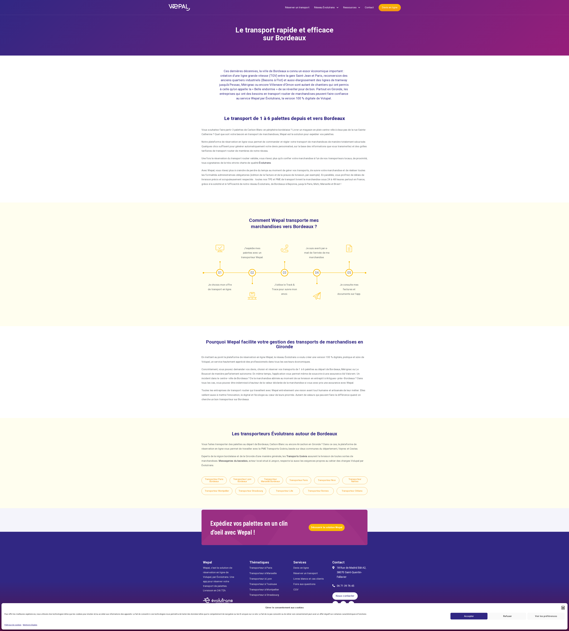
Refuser (507, 616)
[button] (563, 607)
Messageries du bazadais (233, 460)
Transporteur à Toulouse (263, 584)
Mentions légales (30, 625)
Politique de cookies (12, 625)
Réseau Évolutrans (324, 7)
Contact (369, 7)
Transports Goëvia (296, 456)
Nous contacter (345, 595)
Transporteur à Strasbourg (264, 594)
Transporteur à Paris (260, 567)
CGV (295, 589)
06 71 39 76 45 (345, 585)
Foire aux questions (304, 584)
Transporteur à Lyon (260, 578)
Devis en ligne (389, 7)
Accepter (469, 616)
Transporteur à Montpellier (264, 589)
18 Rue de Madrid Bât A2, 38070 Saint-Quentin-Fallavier (351, 572)
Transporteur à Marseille (263, 573)
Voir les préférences (546, 616)
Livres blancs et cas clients (308, 578)
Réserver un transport (297, 7)
